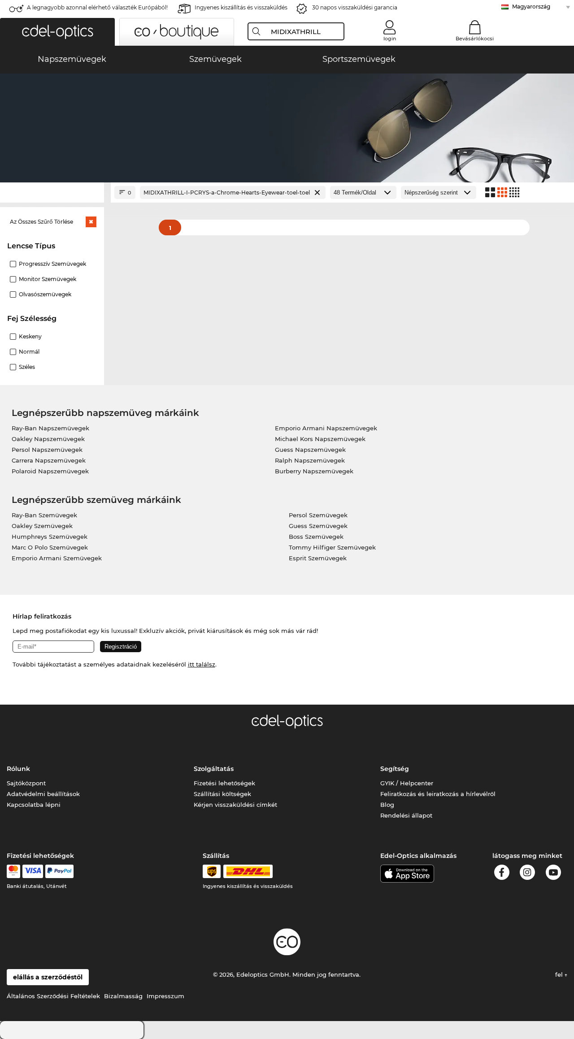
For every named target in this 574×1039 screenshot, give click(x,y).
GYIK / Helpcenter (406, 783)
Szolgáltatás (214, 769)
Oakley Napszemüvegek (48, 438)
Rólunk (18, 769)
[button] (57, 32)
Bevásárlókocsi (475, 38)
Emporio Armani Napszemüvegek (326, 428)
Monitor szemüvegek (47, 279)
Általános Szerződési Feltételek (53, 996)
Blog (387, 804)
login (389, 38)
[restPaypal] (59, 871)
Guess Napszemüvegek (310, 449)
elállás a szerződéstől (48, 977)
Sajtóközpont (26, 783)
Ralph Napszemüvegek (310, 460)
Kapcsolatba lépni (34, 804)
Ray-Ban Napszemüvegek (50, 428)
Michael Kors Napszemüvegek (320, 438)
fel (560, 974)
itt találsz (201, 664)
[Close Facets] (52, 192)
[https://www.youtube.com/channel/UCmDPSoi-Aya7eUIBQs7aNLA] (553, 874)
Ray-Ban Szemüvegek (44, 515)
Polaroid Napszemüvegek (50, 471)
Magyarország (531, 6)
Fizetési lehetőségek (224, 783)
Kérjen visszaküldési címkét (235, 804)
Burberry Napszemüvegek (314, 471)
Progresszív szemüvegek (52, 263)
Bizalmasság (123, 996)
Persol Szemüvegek (318, 515)
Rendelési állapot (406, 815)
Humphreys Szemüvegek (49, 536)
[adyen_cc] (13, 871)
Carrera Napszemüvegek (49, 460)
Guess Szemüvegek (318, 525)
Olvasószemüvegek (45, 294)
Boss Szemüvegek (316, 536)
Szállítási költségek (222, 793)
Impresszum (165, 996)
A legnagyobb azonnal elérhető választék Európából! (97, 7)
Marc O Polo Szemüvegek (50, 547)
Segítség (394, 769)
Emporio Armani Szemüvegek (57, 558)
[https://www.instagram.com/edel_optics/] (527, 874)
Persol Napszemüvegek (47, 449)
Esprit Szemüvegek (318, 558)
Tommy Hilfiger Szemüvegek (332, 547)
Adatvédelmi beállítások (43, 793)
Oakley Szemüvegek (42, 525)
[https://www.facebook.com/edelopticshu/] (501, 874)
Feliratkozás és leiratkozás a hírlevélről (438, 793)
